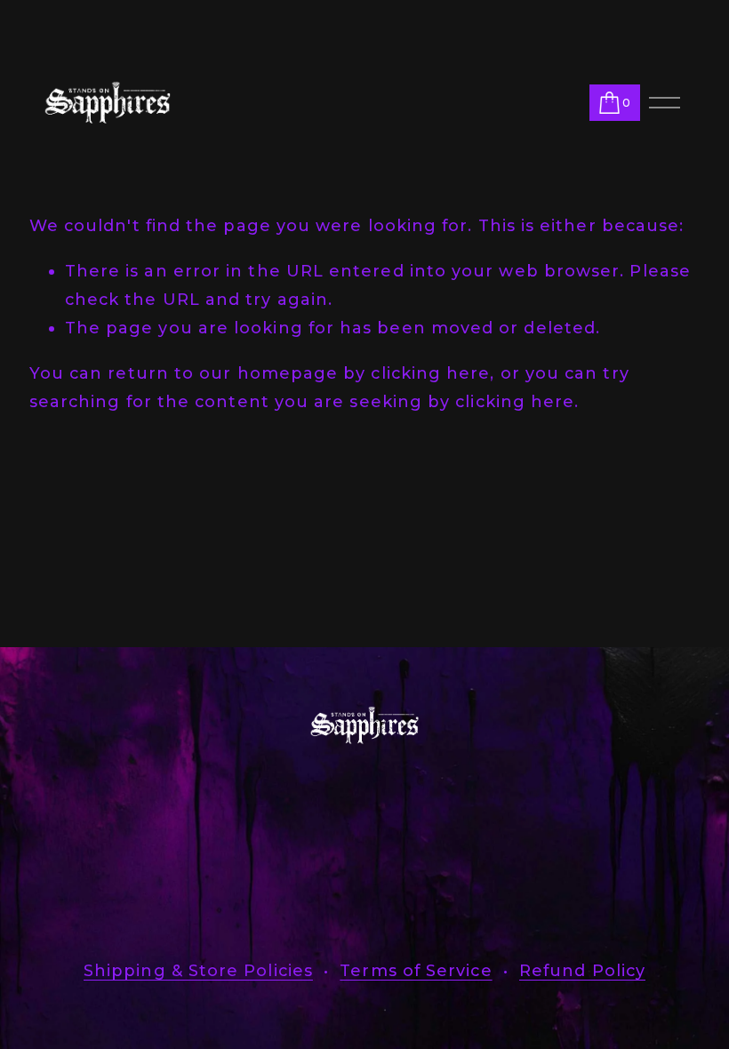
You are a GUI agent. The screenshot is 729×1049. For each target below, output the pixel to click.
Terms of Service (416, 971)
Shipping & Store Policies (198, 971)
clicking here (430, 373)
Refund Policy (582, 971)
